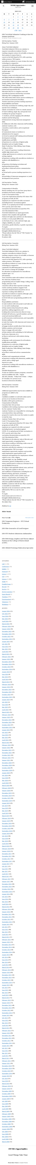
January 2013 (6, 1003)
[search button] (3, 5)
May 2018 (5, 841)
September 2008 (7, 1126)
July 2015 (5, 927)
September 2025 (7, 639)
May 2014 (5, 962)
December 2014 (6, 945)
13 (4, 22)
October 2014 (6, 950)
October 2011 (6, 1041)
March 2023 (5, 712)
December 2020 (6, 763)
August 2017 (6, 864)
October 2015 (6, 919)
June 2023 (5, 705)
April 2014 (5, 965)
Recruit (4, 587)
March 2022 (5, 742)
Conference (5, 566)
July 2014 (5, 957)
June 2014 (5, 960)
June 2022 (5, 735)
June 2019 (5, 808)
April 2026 (5, 621)
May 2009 (5, 1106)
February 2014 (6, 970)
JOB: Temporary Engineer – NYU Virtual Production (15, 522)
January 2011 (6, 1063)
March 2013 (5, 998)
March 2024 (5, 682)
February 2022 (6, 745)
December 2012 (6, 1005)
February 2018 (6, 849)
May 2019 (5, 811)
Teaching (5, 597)
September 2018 (7, 831)
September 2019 (7, 801)
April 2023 (5, 710)
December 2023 (6, 689)
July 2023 (5, 702)
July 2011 (5, 1048)
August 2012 (6, 1015)
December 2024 (6, 662)
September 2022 (7, 727)
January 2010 (6, 1089)
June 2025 (5, 647)
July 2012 (5, 1018)
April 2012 (5, 1025)
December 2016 (6, 884)
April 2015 (5, 934)
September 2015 (7, 922)
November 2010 (7, 1068)
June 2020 (5, 778)
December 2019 (6, 793)
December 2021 (6, 750)
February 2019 (6, 818)
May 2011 (5, 1053)
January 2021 (6, 760)
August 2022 (6, 730)
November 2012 (7, 1008)
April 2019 (5, 813)
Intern (4, 574)
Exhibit (4, 569)
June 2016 (5, 899)
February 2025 (6, 657)
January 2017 (6, 881)
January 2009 (6, 1116)
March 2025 (5, 654)
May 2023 (5, 707)
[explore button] (23, 2)
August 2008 (6, 1129)
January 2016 (6, 912)
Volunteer (5, 602)
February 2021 (6, 758)
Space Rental (6, 594)
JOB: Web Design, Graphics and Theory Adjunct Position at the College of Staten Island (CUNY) (18, 541)
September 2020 (7, 770)
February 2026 (6, 626)
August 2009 (6, 1099)
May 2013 (5, 993)
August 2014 (6, 955)
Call (3, 564)
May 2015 (5, 932)
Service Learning (7, 592)
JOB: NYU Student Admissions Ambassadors (17, 533)
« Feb (15, 30)
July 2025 (5, 644)
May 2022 (5, 737)
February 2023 (6, 715)
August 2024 (6, 672)
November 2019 (7, 796)
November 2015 (7, 917)
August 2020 (6, 773)
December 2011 (6, 1036)
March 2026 (5, 624)
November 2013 (7, 977)
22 (13, 25)
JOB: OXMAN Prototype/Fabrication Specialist (17, 548)
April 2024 (5, 679)
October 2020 (6, 768)
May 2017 (5, 871)
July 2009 (5, 1101)
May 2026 (5, 619)
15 (13, 22)
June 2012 (5, 1020)
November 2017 (7, 856)
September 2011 (7, 1043)
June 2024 (5, 674)
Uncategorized (6, 599)
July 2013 (5, 988)
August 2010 (6, 1076)
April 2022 (5, 740)
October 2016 (6, 889)
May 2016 (5, 902)
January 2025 (6, 659)
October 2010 (6, 1071)
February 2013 (6, 1000)
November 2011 (7, 1038)
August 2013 (6, 985)
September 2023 (7, 697)
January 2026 (6, 629)
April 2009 (5, 1109)
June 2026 (5, 616)
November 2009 (7, 1091)
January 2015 (6, 942)
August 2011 (6, 1046)
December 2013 (6, 975)
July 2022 (5, 732)
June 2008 (5, 1134)
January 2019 (6, 821)
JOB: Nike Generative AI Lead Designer (15, 528)
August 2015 (6, 924)
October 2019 (6, 798)
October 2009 (6, 1094)
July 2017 (5, 866)
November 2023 (7, 692)
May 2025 (5, 649)
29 (13, 28)
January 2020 (6, 790)
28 (9, 28)
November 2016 (7, 886)
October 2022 (6, 725)
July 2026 (5, 614)
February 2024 (6, 684)
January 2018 (6, 851)
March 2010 (5, 1084)
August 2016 (6, 894)
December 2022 (6, 720)
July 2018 (5, 836)
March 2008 (5, 1142)
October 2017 (6, 859)
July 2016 (5, 897)
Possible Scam (6, 584)
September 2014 (7, 952)
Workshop (5, 604)
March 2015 (5, 937)
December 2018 (6, 823)
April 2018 (5, 844)
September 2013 (7, 982)
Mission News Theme (13, 1162)
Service (4, 589)
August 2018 (6, 833)
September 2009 (7, 1096)
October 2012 (6, 1010)
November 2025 (7, 634)
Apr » (20, 30)
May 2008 (5, 1137)
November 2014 (7, 947)
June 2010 (5, 1081)
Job (3, 577)
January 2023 (6, 717)
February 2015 (6, 940)
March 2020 (5, 785)
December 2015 (6, 914)
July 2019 (5, 806)
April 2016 (5, 904)
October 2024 (6, 667)
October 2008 (6, 1124)
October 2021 (6, 755)
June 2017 (5, 869)
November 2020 (7, 765)
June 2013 (5, 990)
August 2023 (6, 700)
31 (22, 28)
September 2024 (7, 669)
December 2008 (6, 1119)
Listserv (4, 579)
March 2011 (5, 1058)
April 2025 (5, 652)
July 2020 (5, 775)
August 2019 (6, 803)
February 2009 (6, 1114)
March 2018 (5, 846)
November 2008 (7, 1121)
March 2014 (5, 967)
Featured (4, 571)
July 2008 (5, 1131)
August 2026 (6, 611)
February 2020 (6, 788)
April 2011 (5, 1056)
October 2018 (6, 828)
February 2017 (6, 879)
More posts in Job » (29, 517)
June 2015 (5, 929)
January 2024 (6, 687)
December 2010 (6, 1066)
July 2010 (5, 1078)
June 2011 (5, 1051)
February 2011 (6, 1061)
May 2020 (5, 780)
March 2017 (5, 876)
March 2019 (5, 816)
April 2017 (5, 874)
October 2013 (6, 980)
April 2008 (5, 1139)
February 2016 (6, 909)
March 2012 (5, 1028)
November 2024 (7, 664)
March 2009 (5, 1111)
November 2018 (7, 826)
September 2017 (7, 861)
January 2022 (6, 748)
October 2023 (6, 694)
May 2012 (5, 1023)
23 (18, 25)
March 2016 (5, 907)
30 (18, 28)
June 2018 (5, 838)
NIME (3, 582)
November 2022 (7, 722)
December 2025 (6, 631)
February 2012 (6, 1030)
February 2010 (6, 1086)
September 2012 (7, 1013)
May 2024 (5, 677)
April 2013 (5, 995)
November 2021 (7, 753)
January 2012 (6, 1033)
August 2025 (6, 641)
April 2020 (5, 783)
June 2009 (5, 1104)
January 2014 (6, 972)
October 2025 (6, 636)
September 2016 (7, 892)
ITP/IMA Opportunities (18, 5)
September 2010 (7, 1073)
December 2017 (6, 854)
